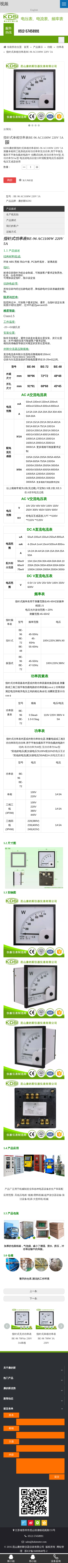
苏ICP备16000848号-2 (35, 1551)
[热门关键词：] (61, 40)
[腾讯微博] (24, 1522)
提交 (56, 1477)
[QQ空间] (44, 1522)
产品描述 (11, 208)
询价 (10, 180)
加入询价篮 (27, 180)
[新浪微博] (30, 1522)
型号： (9, 196)
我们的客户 (12, 226)
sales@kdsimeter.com (36, 1542)
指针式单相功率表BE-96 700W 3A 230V (46, 1338)
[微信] (37, 1522)
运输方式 (11, 231)
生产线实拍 (12, 214)
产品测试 (11, 220)
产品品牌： (12, 201)
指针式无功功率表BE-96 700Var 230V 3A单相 (22, 1338)
